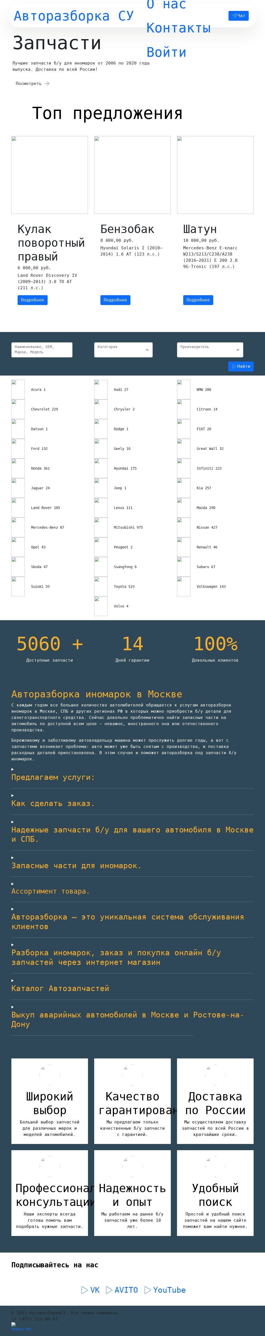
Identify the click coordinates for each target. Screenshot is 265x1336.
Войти (166, 52)
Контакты (178, 28)
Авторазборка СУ (74, 16)
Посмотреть (30, 83)
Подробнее (32, 300)
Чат (241, 15)
